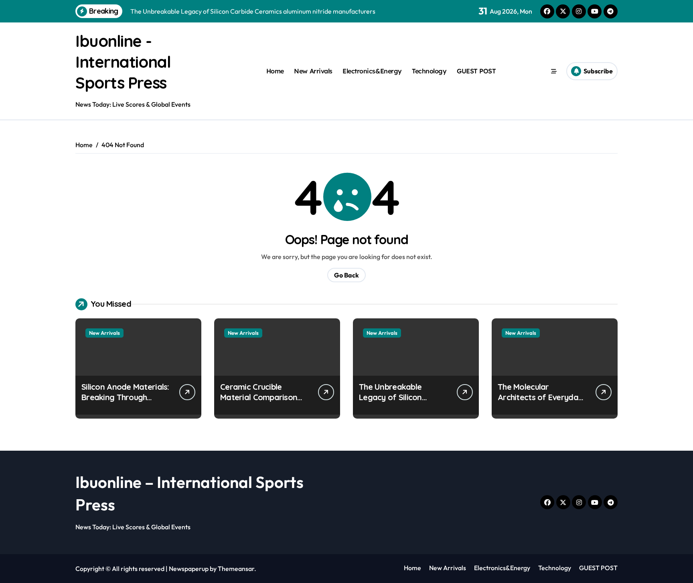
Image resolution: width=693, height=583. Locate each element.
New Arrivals (313, 71)
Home (275, 71)
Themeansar (236, 569)
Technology (429, 71)
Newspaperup (189, 569)
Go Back (346, 275)
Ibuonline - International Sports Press (122, 62)
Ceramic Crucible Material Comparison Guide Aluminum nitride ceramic (262, 402)
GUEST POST (476, 71)
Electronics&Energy (371, 71)
